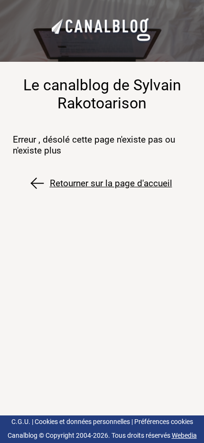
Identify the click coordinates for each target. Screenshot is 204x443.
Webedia (184, 436)
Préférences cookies (163, 422)
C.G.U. (20, 422)
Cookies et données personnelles (82, 422)
